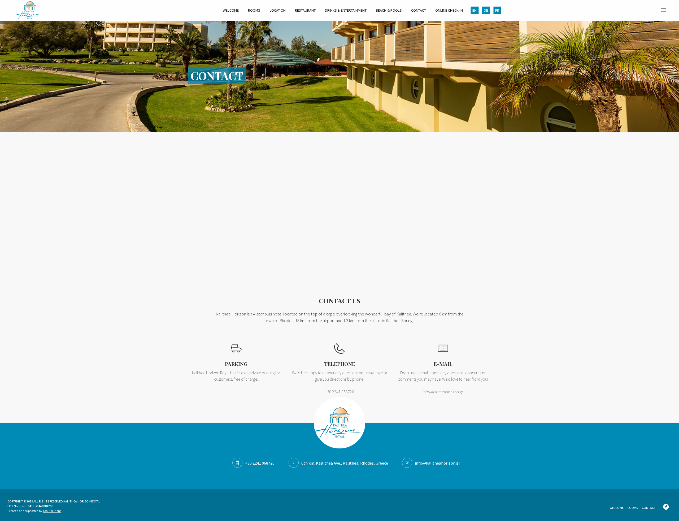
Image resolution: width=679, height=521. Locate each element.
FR (497, 10)
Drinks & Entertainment (346, 10)
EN (474, 10)
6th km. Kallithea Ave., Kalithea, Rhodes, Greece (344, 463)
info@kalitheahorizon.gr (443, 391)
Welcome (231, 10)
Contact (418, 10)
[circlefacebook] (667, 507)
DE (486, 10)
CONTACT (649, 508)
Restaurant (305, 10)
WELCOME (617, 508)
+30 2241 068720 (260, 463)
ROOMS (633, 508)
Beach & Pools (389, 10)
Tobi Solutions (52, 511)
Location (277, 10)
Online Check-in (449, 10)
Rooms (254, 10)
